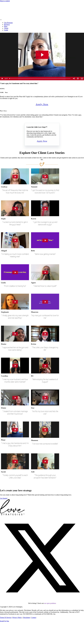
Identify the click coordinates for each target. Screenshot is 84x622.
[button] (42, 600)
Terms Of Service (5, 617)
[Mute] (74, 78)
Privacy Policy (17, 617)
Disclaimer (26, 617)
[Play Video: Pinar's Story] (42, 55)
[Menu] (1, 19)
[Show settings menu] (78, 78)
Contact (33, 617)
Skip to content (5, 1)
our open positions (50, 603)
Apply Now (42, 104)
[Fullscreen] (82, 78)
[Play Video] (2, 78)
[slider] (40, 78)
